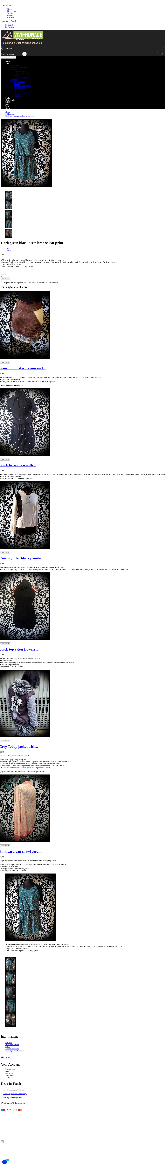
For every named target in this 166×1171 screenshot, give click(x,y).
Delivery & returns (12, 1045)
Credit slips (9, 1073)
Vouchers (8, 1077)
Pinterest (8, 250)
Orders (7, 1071)
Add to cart (5, 278)
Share (7, 248)
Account (6, 1057)
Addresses (9, 1075)
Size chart (8, 1043)
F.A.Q (7, 1047)
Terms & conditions (12, 1049)
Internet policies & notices (14, 1051)
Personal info (10, 1069)
